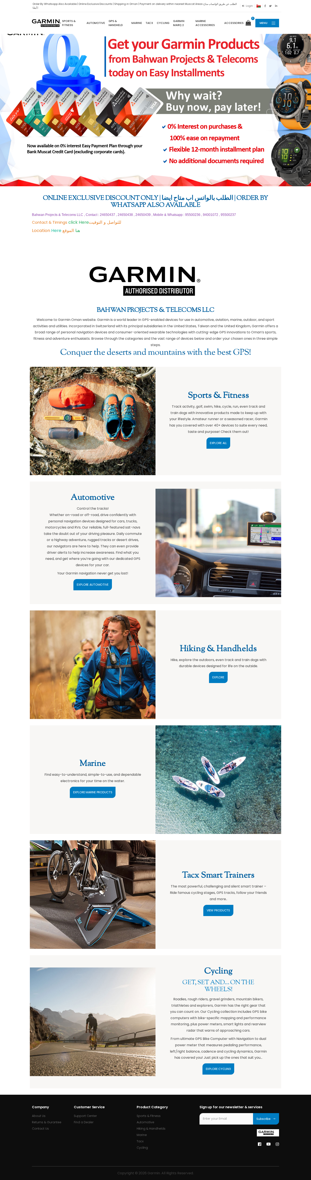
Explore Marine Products (92, 792)
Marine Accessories (205, 23)
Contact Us (40, 1128)
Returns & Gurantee (46, 1122)
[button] (250, 23)
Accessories (234, 23)
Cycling (163, 23)
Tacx (149, 23)
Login (249, 6)
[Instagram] (277, 1144)
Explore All (218, 443)
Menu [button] (263, 23)
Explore (218, 677)
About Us (38, 1116)
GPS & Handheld (116, 23)
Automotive (96, 23)
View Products (218, 910)
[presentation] (38, 112)
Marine (136, 23)
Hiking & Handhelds (151, 1128)
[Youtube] (268, 1144)
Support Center (85, 1116)
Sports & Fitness (69, 23)
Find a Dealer (84, 1122)
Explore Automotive (92, 584)
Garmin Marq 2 (178, 23)
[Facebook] (259, 1144)
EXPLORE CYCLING (218, 1069)
